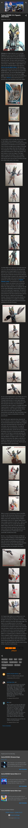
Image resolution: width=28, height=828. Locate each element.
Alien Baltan (4, 659)
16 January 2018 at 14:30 (13, 722)
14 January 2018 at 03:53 (13, 698)
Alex (8, 702)
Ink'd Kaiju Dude (10, 682)
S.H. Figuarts (5, 662)
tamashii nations (13, 662)
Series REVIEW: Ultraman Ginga (10, 757)
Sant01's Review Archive (12, 673)
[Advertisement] (14, 738)
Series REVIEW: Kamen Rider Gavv (11, 790)
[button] (26, 16)
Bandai (10, 659)
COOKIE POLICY (18, 812)
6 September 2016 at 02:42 (13, 678)
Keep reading (23, 769)
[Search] (26, 3)
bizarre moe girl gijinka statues (9, 67)
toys (20, 662)
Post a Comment (7, 725)
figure (15, 659)
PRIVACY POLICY (10, 812)
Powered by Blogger (15, 815)
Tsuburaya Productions (7, 665)
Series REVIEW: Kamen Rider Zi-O (11, 774)
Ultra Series (17, 665)
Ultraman (9, 77)
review (20, 659)
